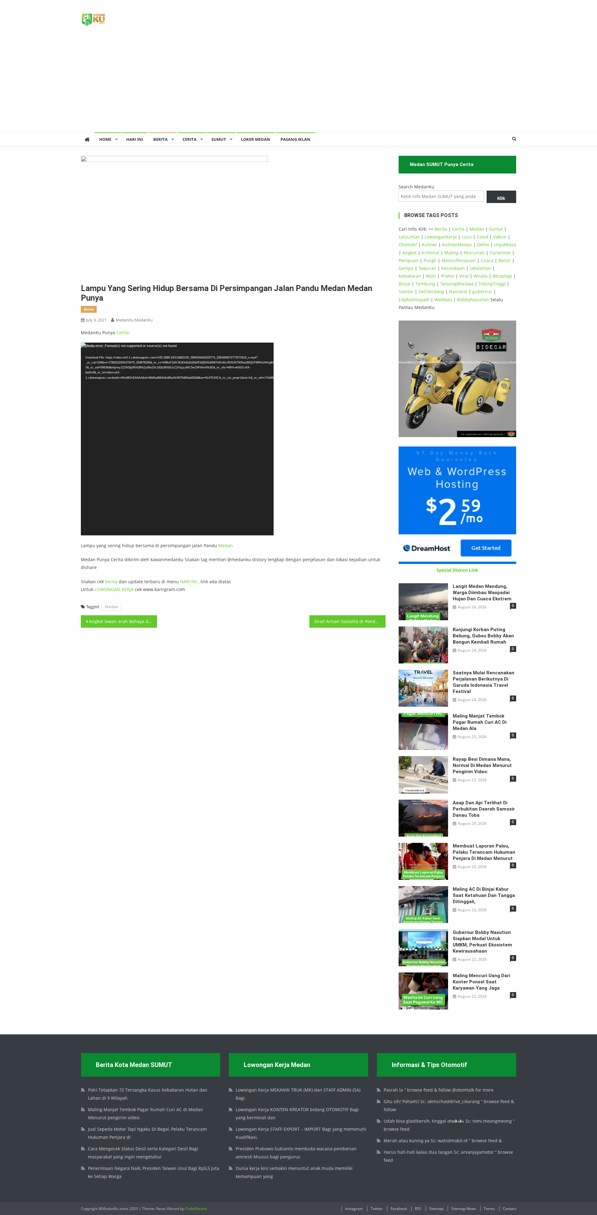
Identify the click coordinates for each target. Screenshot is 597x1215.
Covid (482, 237)
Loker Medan (255, 139)
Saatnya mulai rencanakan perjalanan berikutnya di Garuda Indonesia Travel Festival (483, 682)
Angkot (409, 253)
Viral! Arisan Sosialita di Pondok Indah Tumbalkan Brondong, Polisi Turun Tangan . (350, 621)
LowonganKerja (441, 237)
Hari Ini (134, 139)
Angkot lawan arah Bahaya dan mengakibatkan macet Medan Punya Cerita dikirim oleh (123, 621)
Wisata (481, 276)
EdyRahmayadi (414, 300)
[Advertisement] (298, 85)
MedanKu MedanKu (134, 320)
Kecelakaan (453, 268)
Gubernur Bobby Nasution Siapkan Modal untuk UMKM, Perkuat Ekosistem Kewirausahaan (482, 942)
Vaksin (500, 237)
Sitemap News (463, 1208)
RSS (418, 1208)
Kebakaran (410, 276)
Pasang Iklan (295, 139)
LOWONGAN (108, 589)
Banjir (504, 260)
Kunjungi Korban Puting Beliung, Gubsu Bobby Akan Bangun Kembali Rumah (483, 636)
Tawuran (427, 268)
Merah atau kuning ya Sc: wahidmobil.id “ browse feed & (443, 1140)
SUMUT (218, 139)
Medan (225, 545)
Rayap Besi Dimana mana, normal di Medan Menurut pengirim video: (482, 765)
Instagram (354, 1208)
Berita (160, 139)
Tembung (425, 284)
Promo (447, 276)
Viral (464, 276)
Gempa (406, 268)
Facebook (399, 1208)
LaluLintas (409, 237)
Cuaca (487, 260)
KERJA (128, 589)
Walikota (443, 300)
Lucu (467, 237)
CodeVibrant (195, 1208)
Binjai (404, 284)
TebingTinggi (492, 284)
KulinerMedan (457, 244)
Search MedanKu (416, 187)
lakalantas (480, 268)
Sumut (496, 229)
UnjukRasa (505, 244)
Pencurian (474, 253)
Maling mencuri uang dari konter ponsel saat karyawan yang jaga (481, 982)
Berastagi (502, 276)
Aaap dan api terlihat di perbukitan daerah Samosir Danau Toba (484, 809)
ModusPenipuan (459, 260)
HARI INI (188, 581)
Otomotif (408, 244)
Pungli (430, 260)
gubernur (482, 291)
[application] (177, 439)
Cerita (190, 139)
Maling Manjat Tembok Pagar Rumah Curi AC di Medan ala (480, 722)
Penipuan (409, 260)
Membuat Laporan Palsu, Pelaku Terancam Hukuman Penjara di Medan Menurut (484, 852)
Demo (483, 244)
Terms (489, 1208)
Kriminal (430, 253)
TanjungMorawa (457, 284)
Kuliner (429, 244)
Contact (509, 1208)
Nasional (458, 291)
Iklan (431, 276)
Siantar (406, 291)
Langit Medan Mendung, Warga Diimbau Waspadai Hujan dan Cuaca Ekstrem (482, 593)
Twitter (377, 1208)
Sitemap (436, 1208)
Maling (451, 253)
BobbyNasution (473, 300)
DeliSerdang (431, 291)
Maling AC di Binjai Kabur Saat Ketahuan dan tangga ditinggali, (484, 895)
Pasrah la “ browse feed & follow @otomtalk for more (438, 1090)
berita (89, 309)
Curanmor (500, 253)
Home (105, 139)
